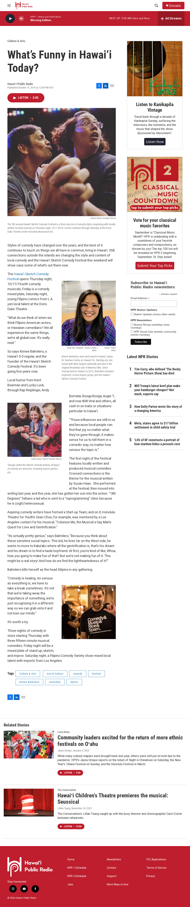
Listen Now (155, 141)
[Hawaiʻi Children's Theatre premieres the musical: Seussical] (29, 802)
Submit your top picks (154, 265)
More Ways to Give (117, 884)
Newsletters (114, 859)
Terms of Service (156, 867)
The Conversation (67, 789)
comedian (55, 682)
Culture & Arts (16, 41)
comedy (77, 673)
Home (70, 859)
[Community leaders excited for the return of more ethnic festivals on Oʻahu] (29, 744)
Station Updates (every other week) (154, 314)
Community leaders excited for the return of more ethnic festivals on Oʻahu (120, 740)
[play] (10, 18)
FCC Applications (156, 859)
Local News (64, 732)
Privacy (150, 876)
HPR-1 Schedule (76, 867)
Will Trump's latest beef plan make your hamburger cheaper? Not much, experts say (157, 390)
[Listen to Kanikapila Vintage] (154, 68)
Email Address (140, 298)
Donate (175, 6)
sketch (74, 682)
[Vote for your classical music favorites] (154, 184)
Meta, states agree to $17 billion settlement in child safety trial (156, 425)
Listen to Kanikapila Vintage (154, 107)
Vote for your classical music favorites (154, 223)
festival (96, 673)
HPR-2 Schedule (76, 876)
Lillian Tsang (64, 808)
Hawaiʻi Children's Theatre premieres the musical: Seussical (113, 798)
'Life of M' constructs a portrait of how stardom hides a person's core (157, 442)
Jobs (70, 884)
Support (111, 876)
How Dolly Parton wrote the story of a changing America (158, 409)
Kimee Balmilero (29, 682)
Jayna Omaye (65, 750)
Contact (111, 867)
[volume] (21, 18)
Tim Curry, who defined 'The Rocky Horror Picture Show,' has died (157, 371)
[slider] (27, 18)
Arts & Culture (55, 673)
